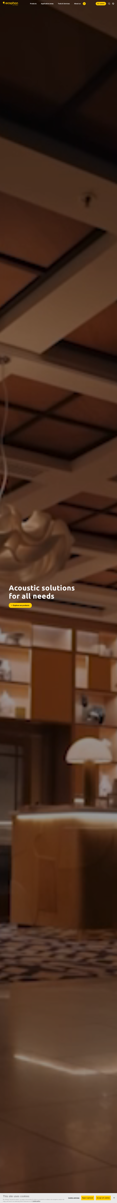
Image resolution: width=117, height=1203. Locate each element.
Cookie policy (36, 1201)
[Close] (114, 1198)
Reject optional (87, 1198)
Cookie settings (74, 1198)
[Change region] (113, 4)
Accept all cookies (103, 1198)
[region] (58, 1198)
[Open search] (109, 4)
